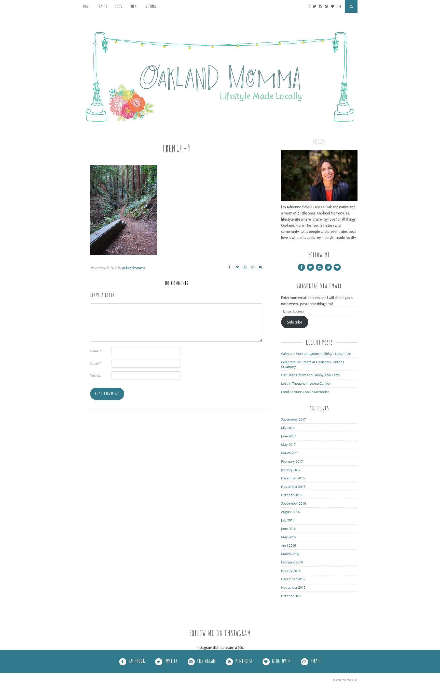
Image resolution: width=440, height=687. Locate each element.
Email (96, 363)
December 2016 (293, 478)
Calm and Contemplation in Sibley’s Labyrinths (316, 353)
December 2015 (293, 579)
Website (95, 376)
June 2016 (288, 528)
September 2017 (293, 419)
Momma (150, 6)
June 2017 (288, 436)
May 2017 (288, 444)
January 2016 (290, 570)
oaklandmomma (133, 268)
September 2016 (293, 503)
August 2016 (290, 511)
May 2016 (288, 537)
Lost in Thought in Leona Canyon (306, 383)
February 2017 (292, 461)
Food (118, 6)
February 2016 (292, 562)
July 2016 (287, 520)
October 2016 (291, 495)
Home (86, 6)
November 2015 (293, 587)
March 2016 (290, 553)
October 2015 (291, 596)
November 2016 (293, 486)
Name (95, 351)
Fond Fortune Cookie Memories (305, 391)
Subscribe (294, 322)
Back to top (343, 680)
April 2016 (288, 545)
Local (134, 6)
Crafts (102, 6)
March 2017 (290, 453)
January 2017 (290, 469)
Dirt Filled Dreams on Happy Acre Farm (310, 375)
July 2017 (287, 427)
